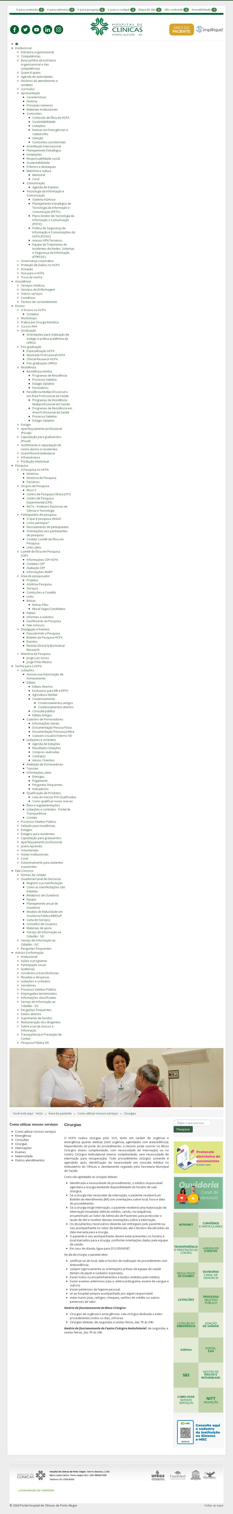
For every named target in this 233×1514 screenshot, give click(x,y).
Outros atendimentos (30, 1160)
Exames (20, 1152)
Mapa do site (147, 10)
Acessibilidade (201, 10)
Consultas (22, 1140)
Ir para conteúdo (27, 10)
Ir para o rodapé (118, 10)
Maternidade (24, 1156)
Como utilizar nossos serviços (35, 1131)
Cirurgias (21, 1144)
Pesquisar (183, 1129)
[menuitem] (17, 44)
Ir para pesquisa (88, 10)
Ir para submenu (57, 10)
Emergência (23, 1136)
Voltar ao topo (213, 1505)
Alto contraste (174, 10)
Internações (23, 1148)
